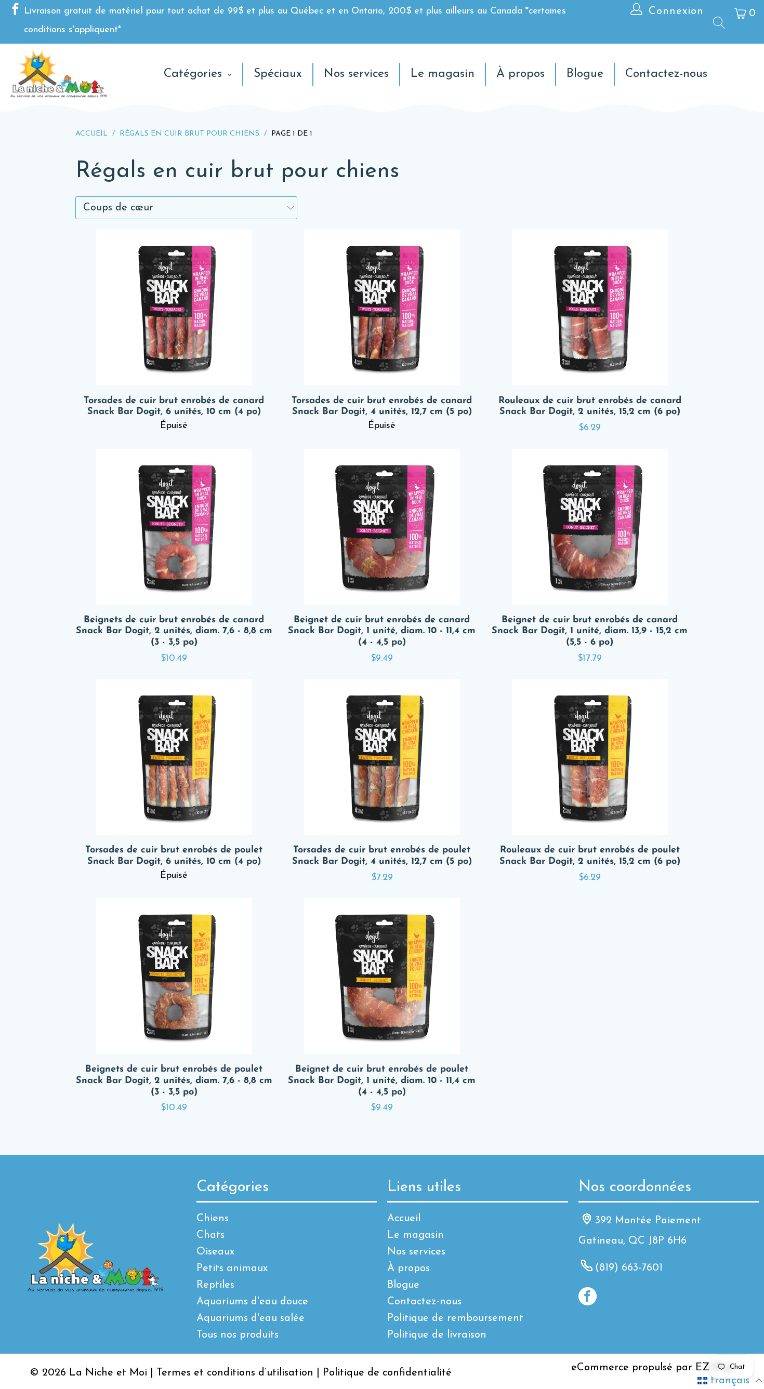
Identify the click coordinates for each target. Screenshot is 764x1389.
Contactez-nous (424, 1302)
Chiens (212, 1218)
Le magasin (415, 1235)
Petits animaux (232, 1268)
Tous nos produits (237, 1335)
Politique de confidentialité (387, 1373)
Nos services (416, 1252)
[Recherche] (718, 22)
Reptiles (215, 1285)
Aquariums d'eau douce (252, 1302)
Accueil (403, 1218)
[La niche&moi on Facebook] (14, 11)
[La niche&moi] (58, 74)
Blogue (403, 1285)
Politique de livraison (436, 1335)
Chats (210, 1235)
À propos (408, 1268)
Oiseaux (215, 1252)
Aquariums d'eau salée (250, 1318)
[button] (730, 1380)
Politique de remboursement (455, 1318)
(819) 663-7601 (629, 1268)
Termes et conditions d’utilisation (234, 1373)
